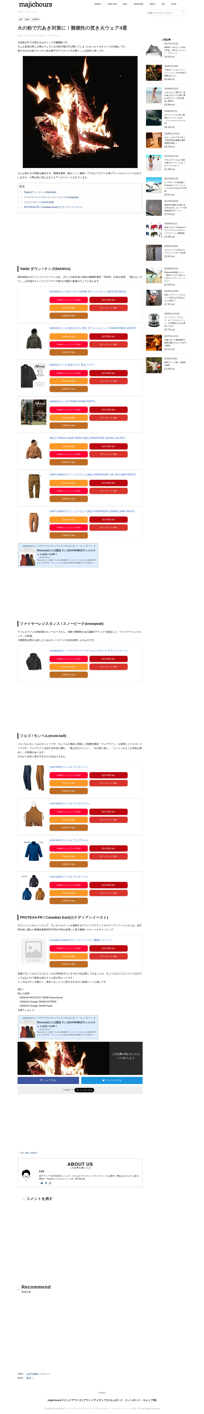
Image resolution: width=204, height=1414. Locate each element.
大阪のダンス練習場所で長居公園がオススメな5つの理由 (175, 343)
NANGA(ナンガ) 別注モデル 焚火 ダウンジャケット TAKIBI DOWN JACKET (93, 328)
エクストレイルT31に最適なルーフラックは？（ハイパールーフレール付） (174, 119)
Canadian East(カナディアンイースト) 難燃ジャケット (81, 940)
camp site (112, 4)
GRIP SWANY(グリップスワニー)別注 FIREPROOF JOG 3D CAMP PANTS (93, 474)
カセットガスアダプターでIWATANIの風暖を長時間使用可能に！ (174, 140)
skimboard (138, 4)
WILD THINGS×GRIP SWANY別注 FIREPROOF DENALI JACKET (87, 438)
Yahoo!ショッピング (66, 300)
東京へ (29, 1378)
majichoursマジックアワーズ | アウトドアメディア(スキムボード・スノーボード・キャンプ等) (102, 1400)
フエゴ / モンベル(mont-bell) (39, 202)
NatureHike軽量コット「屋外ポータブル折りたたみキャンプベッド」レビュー (174, 276)
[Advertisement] (80, 237)
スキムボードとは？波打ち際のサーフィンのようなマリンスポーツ (174, 163)
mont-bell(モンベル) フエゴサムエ (69, 840)
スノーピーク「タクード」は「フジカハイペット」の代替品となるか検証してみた (174, 321)
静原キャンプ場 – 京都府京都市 (175, 363)
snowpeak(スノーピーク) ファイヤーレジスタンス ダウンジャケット (89, 650)
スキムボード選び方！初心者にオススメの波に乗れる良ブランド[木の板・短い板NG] (175, 96)
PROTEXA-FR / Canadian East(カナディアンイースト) (53, 207)
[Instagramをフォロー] (50, 1183)
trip (163, 4)
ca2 (22, 1153)
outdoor (97, 4)
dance (152, 4)
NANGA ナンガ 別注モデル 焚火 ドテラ (72, 364)
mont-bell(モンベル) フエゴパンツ (69, 767)
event (173, 4)
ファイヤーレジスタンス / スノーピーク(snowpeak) (51, 197)
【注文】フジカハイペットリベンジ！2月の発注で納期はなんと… (175, 73)
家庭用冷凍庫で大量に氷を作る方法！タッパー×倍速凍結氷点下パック (175, 208)
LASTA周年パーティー (38, 1374)
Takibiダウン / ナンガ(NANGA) (40, 192)
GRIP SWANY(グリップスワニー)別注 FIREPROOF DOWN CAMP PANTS (92, 511)
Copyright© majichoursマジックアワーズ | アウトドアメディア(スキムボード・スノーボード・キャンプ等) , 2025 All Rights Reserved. (102, 1408)
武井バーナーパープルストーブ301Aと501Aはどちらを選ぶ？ (174, 298)
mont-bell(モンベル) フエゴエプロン (70, 803)
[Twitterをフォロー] (42, 1183)
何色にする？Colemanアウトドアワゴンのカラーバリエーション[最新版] (175, 230)
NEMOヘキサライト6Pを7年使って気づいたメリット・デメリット (175, 50)
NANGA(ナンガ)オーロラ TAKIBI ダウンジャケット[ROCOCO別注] (88, 291)
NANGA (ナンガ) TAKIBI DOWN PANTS (72, 401)
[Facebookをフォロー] (46, 1183)
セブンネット (106, 308)
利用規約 (102, 1393)
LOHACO (66, 315)
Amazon (66, 308)
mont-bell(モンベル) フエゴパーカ (69, 876)
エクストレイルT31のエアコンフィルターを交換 (174, 251)
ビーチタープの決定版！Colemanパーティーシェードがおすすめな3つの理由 (175, 186)
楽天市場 (106, 300)
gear (125, 4)
